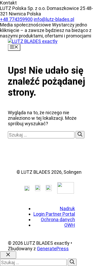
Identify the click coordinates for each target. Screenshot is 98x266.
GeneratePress (53, 248)
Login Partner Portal (54, 214)
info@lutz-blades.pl (54, 19)
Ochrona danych (58, 219)
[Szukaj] (80, 134)
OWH (69, 225)
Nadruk (67, 208)
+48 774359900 (16, 19)
